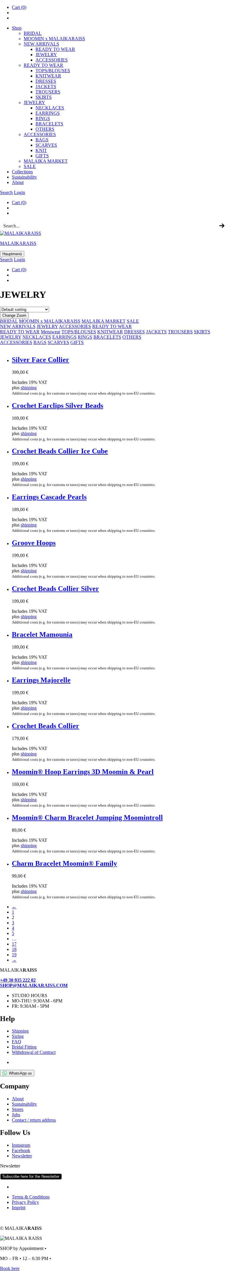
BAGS (41, 139)
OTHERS (131, 337)
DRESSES (45, 81)
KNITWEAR (110, 331)
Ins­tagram (21, 1145)
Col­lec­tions (22, 171)
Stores (17, 1109)
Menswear (50, 331)
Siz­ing (18, 1036)
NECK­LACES (49, 107)
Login (19, 192)
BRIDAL (33, 33)
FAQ (16, 1041)
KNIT (41, 150)
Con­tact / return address (34, 1119)
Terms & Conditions (31, 1196)
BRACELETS (107, 337)
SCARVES (46, 145)
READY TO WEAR (55, 49)
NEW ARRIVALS (41, 43)
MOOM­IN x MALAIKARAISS (54, 38)
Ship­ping (20, 1030)
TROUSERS (47, 91)
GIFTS (42, 155)
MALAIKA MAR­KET (46, 161)
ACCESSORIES (75, 326)
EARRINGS (64, 337)
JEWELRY (47, 326)
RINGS (42, 118)
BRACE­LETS (49, 123)
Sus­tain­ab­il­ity (24, 177)
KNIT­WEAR (48, 75)
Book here (10, 1268)
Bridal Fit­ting (24, 1046)
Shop (17, 27)
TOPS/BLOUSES (52, 70)
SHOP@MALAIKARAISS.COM (34, 985)
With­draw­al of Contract (34, 1052)
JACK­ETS (45, 86)
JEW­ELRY (46, 54)
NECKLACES (36, 337)
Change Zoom (14, 315)
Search (6, 192)
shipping (29, 387)
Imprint (18, 1207)
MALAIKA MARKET (104, 321)
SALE (30, 166)
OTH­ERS (44, 129)
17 (14, 943)
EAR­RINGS (47, 113)
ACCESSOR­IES (51, 59)
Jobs (16, 1114)
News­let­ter (22, 1155)
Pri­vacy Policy (25, 1202)
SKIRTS (43, 97)
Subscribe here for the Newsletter (30, 1176)
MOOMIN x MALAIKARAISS (49, 321)
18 (14, 949)
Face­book (21, 1150)
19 (14, 954)
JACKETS (156, 331)
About (18, 182)
